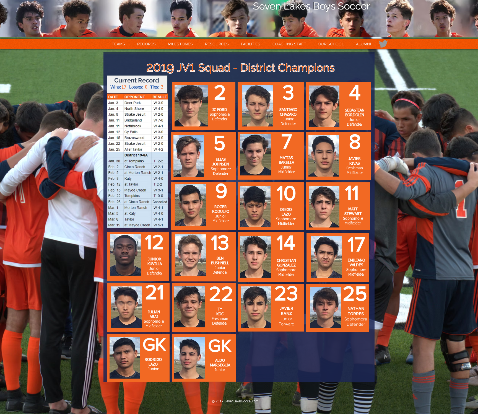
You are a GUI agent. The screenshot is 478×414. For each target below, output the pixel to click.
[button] (118, 44)
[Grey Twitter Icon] (383, 44)
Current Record (136, 80)
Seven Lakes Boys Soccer (311, 6)
